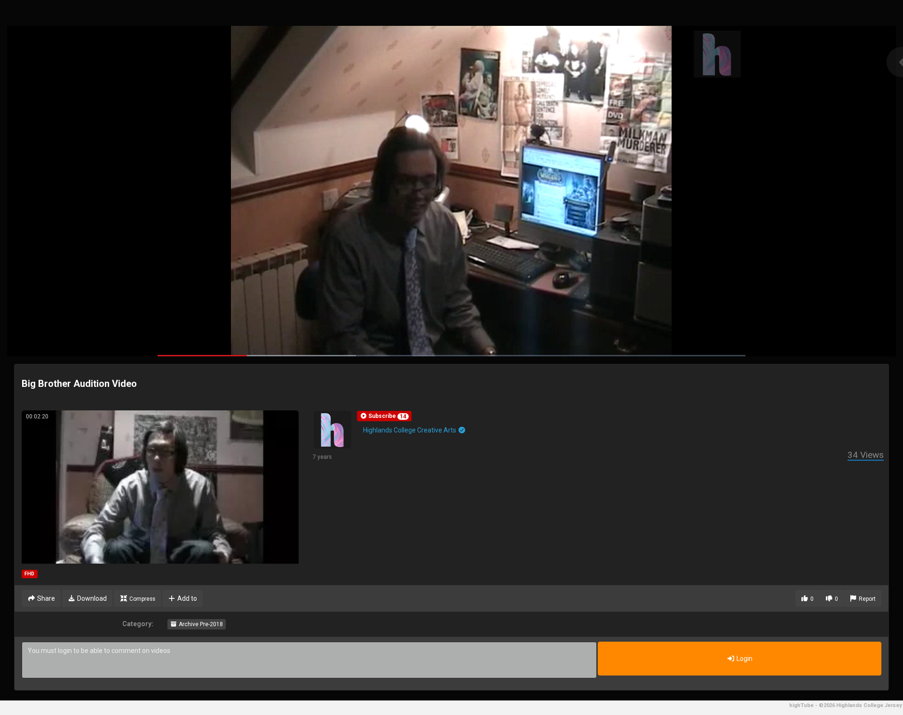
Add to (186, 598)
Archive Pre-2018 (200, 624)
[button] (384, 416)
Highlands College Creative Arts (410, 430)
